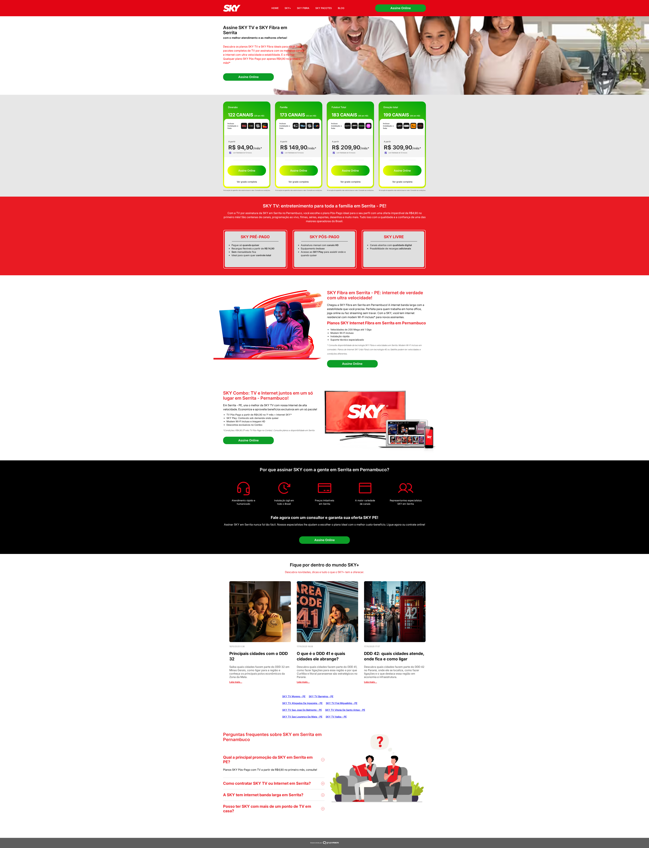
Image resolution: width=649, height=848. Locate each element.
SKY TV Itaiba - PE (336, 716)
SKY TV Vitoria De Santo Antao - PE (345, 709)
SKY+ (288, 8)
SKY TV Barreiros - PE (321, 696)
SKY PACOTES (323, 8)
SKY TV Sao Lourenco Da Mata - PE (302, 716)
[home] (232, 8)
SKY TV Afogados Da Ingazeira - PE (302, 703)
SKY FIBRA (303, 8)
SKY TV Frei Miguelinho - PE (341, 703)
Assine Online (400, 8)
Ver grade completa (247, 181)
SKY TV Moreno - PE (293, 696)
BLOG (341, 8)
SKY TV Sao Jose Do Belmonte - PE (302, 709)
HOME (275, 8)
